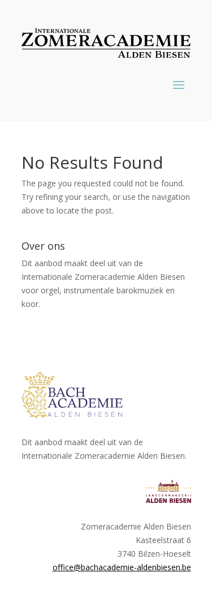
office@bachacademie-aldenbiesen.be (122, 567)
